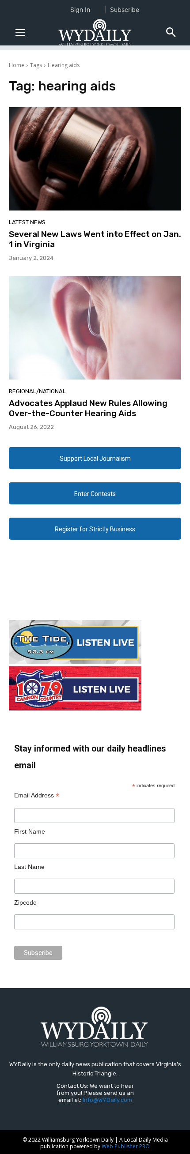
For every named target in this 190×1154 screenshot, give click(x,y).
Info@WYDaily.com (107, 1100)
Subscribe (124, 9)
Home (16, 65)
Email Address (36, 795)
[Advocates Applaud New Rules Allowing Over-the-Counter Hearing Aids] (95, 328)
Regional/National (37, 391)
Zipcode (25, 902)
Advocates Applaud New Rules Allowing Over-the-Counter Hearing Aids (88, 408)
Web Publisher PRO (126, 1146)
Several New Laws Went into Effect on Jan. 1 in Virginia (95, 239)
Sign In (80, 9)
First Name (29, 831)
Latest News (27, 222)
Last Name (29, 866)
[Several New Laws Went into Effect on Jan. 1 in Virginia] (95, 159)
